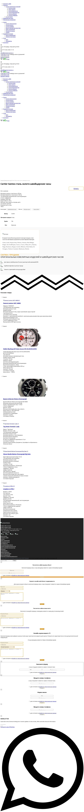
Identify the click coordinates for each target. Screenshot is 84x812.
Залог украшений (5, 540)
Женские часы (27, 209)
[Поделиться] (2, 724)
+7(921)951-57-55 (5, 54)
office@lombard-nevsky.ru (7, 53)
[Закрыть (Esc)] (1, 724)
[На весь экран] (3, 724)
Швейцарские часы (7, 180)
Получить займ (4, 537)
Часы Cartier (36, 209)
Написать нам (5, 532)
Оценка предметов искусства (8, 546)
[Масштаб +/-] (5, 724)
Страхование (4, 550)
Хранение (3, 549)
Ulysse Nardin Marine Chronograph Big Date (17, 454)
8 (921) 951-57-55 (6, 526)
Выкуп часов (4, 536)
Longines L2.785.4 (8, 489)
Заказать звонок (5, 57)
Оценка (2, 539)
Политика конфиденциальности (9, 556)
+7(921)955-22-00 (5, 56)
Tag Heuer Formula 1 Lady (11, 426)
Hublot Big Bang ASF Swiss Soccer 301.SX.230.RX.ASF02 (20, 349)
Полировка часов (5, 542)
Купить (76, 188)
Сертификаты (4, 543)
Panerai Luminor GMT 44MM (12, 303)
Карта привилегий (5, 555)
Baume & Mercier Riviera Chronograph (15, 399)
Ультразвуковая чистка (7, 545)
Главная (2, 180)
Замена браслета (5, 552)
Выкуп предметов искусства (8, 548)
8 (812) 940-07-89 (6, 527)
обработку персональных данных (20, 575)
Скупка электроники (6, 553)
